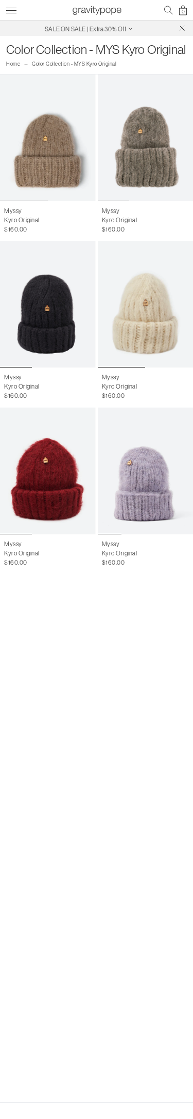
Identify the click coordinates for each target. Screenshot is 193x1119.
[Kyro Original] (48, 137)
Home (13, 64)
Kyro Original (22, 220)
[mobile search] (168, 10)
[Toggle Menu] (11, 9)
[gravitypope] (97, 10)
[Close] (182, 28)
